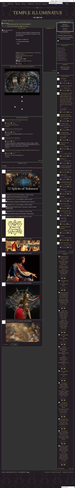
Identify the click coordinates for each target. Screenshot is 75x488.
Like (19, 61)
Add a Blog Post (62, 251)
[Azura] (49, 36)
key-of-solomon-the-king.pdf (11, 124)
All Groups (4, 20)
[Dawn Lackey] (46, 52)
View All (40, 160)
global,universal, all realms (26, 55)
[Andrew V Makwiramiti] (49, 52)
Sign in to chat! (65, 487)
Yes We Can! (63, 189)
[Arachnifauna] (53, 36)
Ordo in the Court (64, 203)
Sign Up (52, 1)
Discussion (65, 55)
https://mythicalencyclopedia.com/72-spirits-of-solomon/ (19, 172)
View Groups (25, 26)
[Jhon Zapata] (46, 67)
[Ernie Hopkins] (53, 60)
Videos (65, 58)
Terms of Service (67, 472)
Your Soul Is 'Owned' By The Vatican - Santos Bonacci (64, 410)
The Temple (66, 67)
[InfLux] (53, 67)
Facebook (19, 63)
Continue (7, 126)
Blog (64, 52)
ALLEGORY (63, 218)
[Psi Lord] (46, 64)
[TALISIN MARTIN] (46, 60)
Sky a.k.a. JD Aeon (68, 169)
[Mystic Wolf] (46, 36)
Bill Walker (66, 118)
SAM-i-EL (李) (15, 194)
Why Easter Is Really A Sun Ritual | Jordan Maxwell (64, 437)
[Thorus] (53, 56)
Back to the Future (65, 243)
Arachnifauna (15, 170)
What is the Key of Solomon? (12, 138)
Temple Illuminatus (37, 12)
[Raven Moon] (46, 48)
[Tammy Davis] (49, 40)
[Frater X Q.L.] (53, 52)
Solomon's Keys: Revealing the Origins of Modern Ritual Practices (22, 150)
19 (64, 83)
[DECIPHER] (53, 64)
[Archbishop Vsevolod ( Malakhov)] (53, 48)
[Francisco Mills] (53, 40)
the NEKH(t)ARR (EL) (66, 182)
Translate (60, 4)
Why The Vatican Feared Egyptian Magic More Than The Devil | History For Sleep (63, 457)
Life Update (63, 78)
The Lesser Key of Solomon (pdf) (13, 129)
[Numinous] (49, 44)
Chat (65, 57)
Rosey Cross (15, 199)
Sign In (56, 1)
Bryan (65, 80)
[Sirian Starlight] (46, 40)
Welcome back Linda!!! (66, 86)
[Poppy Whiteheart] (49, 32)
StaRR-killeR (63, 175)
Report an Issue (56, 472)
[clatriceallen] (53, 32)
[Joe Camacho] (49, 60)
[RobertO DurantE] (53, 44)
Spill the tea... (63, 159)
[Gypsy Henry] (49, 67)
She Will (62, 196)
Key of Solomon (11, 155)
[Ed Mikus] (46, 44)
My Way (62, 235)
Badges (47, 472)
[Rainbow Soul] (49, 56)
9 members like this (26, 61)
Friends (63, 51)
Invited (59, 49)
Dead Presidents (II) (65, 211)
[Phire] (49, 64)
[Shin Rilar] (49, 48)
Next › (15, 344)
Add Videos (61, 468)
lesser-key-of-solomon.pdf (27, 134)
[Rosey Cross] (46, 32)
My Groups (10, 20)
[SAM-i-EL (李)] (46, 56)
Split (61, 151)
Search (73, 1)
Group (65, 54)
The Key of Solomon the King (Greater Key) (16, 120)
